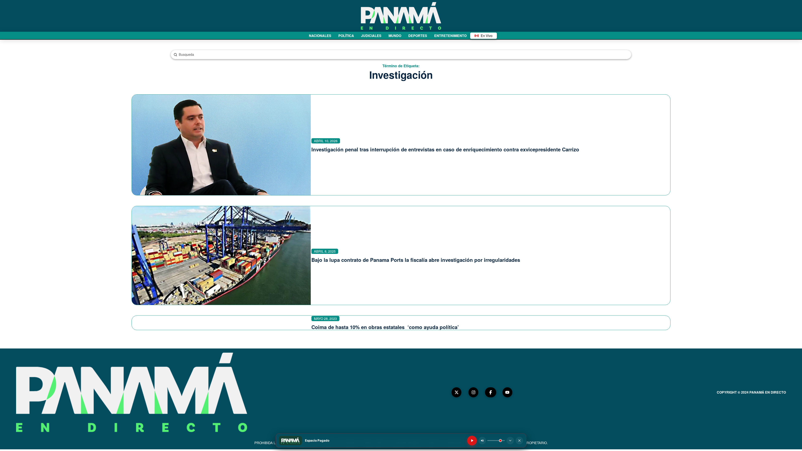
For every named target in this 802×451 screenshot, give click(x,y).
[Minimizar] (510, 440)
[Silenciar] (482, 440)
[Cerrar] (519, 440)
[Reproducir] (472, 440)
